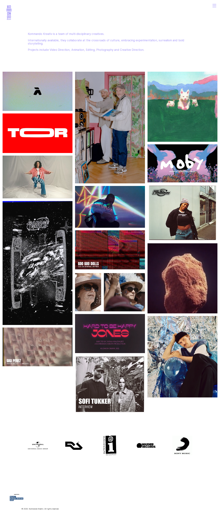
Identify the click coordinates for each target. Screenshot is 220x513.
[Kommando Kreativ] (9, 13)
